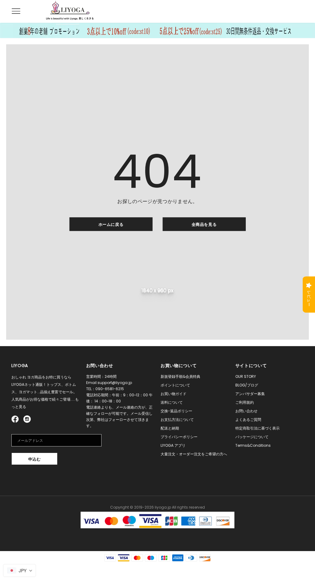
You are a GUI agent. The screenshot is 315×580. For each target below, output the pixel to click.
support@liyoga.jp (115, 382)
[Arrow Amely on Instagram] (27, 419)
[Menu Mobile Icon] (15, 11)
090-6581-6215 (109, 388)
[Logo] (70, 11)
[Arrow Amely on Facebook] (16, 419)
